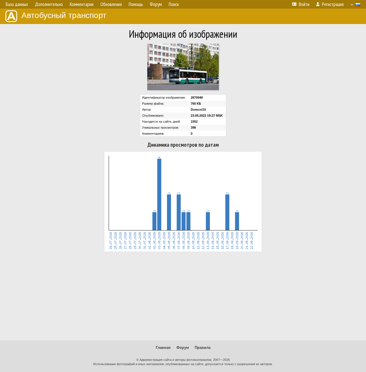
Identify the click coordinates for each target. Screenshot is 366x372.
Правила (202, 347)
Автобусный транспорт (63, 15)
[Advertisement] (183, 296)
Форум (182, 347)
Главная (163, 347)
